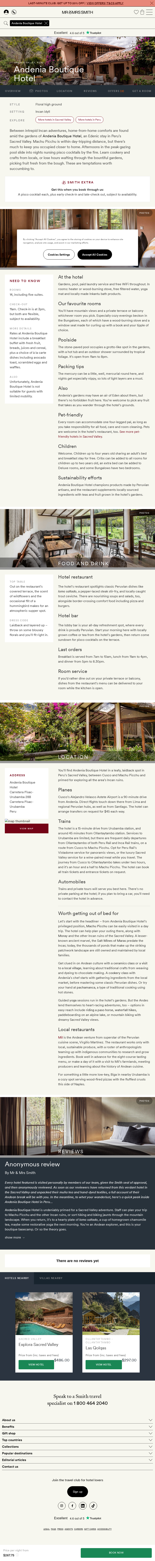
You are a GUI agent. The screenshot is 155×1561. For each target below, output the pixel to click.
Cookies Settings (59, 254)
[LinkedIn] (83, 1506)
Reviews (90, 91)
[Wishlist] (136, 12)
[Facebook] (72, 1506)
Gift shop (9, 1433)
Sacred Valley (25, 62)
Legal (46, 1529)
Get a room (142, 91)
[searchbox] (102, 23)
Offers (116, 91)
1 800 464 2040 (91, 1403)
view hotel (36, 1364)
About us (8, 1420)
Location (64, 91)
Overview (13, 91)
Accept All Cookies (94, 254)
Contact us (10, 1466)
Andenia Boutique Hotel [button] (27, 23)
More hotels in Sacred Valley (54, 119)
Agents (69, 1529)
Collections (10, 1447)
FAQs (53, 1529)
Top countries (12, 1440)
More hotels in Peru (89, 119)
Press (60, 1529)
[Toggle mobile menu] (149, 12)
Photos (41, 91)
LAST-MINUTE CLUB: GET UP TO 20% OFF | (76, 3)
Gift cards (90, 1529)
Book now (116, 1552)
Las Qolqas (96, 1347)
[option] (44, 1332)
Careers (78, 1529)
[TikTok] (93, 1506)
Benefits (8, 1427)
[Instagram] (62, 1506)
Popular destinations (17, 1453)
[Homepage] (77, 12)
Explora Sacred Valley (38, 1344)
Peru (40, 62)
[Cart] (142, 12)
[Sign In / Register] (6, 12)
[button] (17, 1278)
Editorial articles (14, 1460)
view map (27, 828)
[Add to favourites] (7, 78)
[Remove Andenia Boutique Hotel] (46, 23)
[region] (77, 247)
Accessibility (104, 1529)
